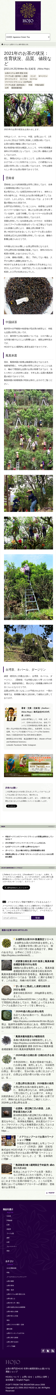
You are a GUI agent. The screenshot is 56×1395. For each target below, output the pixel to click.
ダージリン (43, 76)
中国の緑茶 (39, 85)
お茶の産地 (10, 1285)
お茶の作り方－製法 (13, 1303)
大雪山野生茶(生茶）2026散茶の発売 (35, 1083)
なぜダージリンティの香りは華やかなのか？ (22, 847)
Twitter (24, 745)
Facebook (18, 745)
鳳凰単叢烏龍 (16, 88)
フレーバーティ (12, 1246)
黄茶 (8, 1238)
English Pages (23, 1380)
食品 (8, 1320)
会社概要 (10, 1380)
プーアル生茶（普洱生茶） (15, 85)
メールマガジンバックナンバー (17, 1277)
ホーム (6, 44)
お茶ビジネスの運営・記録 (15, 1324)
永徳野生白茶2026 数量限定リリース (35, 939)
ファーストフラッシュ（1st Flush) (18, 82)
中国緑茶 (9, 1220)
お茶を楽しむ (11, 1298)
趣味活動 (9, 1329)
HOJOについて (12, 1377)
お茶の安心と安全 (12, 1316)
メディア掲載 (11, 1346)
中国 (30, 85)
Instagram (32, 745)
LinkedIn (9, 745)
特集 (8, 1272)
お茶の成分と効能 (12, 1311)
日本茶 (9, 1216)
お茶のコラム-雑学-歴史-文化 (16, 73)
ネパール (23, 79)
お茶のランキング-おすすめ (15, 1333)
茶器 (8, 1251)
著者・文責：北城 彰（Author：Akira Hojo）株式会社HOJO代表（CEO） (36, 711)
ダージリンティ (11, 79)
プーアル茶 (10, 1233)
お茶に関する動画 (12, 1337)
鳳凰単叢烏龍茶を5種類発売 (30, 1036)
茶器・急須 (10, 1290)
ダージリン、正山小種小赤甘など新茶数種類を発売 (25, 850)
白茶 (8, 1242)
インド (33, 76)
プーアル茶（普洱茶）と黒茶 (16, 76)
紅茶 (8, 1225)
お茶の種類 (10, 1281)
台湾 (6, 88)
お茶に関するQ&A (12, 1342)
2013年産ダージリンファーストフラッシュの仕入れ (25, 843)
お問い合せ (27, 1377)
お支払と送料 (41, 1377)
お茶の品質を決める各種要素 (16, 1307)
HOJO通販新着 (11, 1268)
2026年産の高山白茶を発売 (30, 1011)
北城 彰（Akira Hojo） (39, 69)
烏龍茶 (9, 1229)
